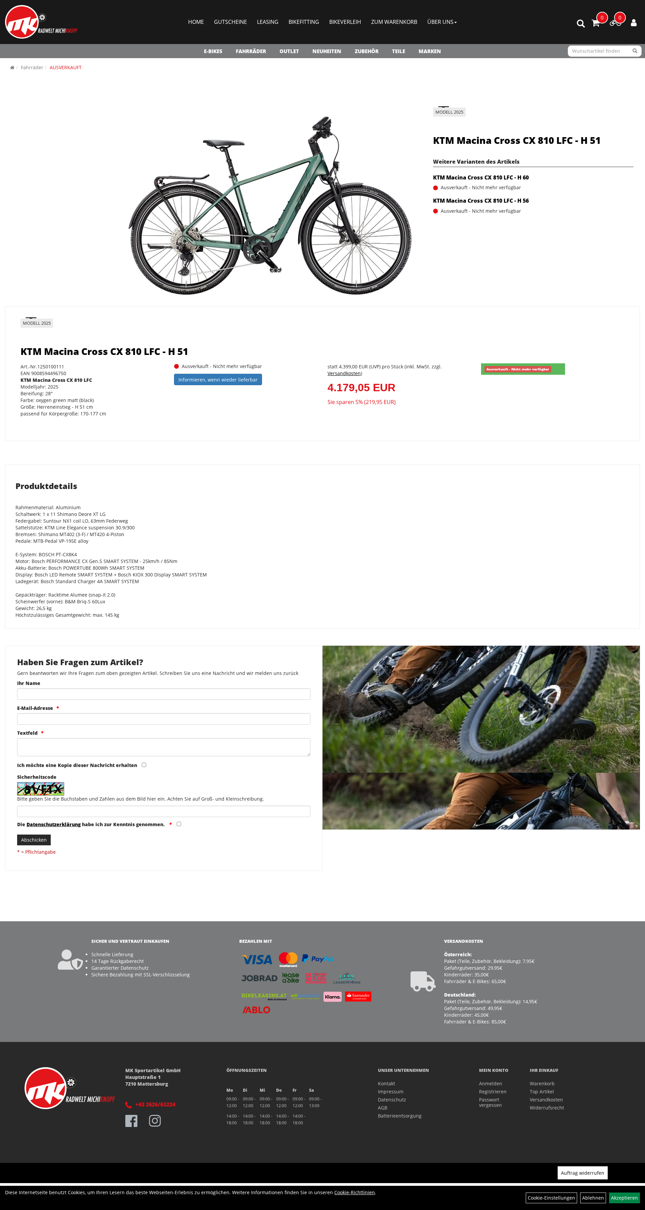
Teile (398, 51)
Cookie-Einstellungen (551, 1198)
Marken (430, 51)
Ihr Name (28, 683)
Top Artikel (542, 1091)
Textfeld (27, 733)
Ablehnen (593, 1198)
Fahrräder (251, 51)
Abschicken (34, 840)
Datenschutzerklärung (54, 824)
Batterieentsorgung (400, 1116)
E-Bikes (213, 51)
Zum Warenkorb (394, 22)
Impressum (390, 1091)
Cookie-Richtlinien (354, 1192)
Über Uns (440, 22)
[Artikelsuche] (581, 24)
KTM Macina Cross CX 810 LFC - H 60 (481, 177)
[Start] (12, 67)
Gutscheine (230, 22)
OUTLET (289, 51)
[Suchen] (635, 51)
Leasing (267, 22)
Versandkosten (344, 373)
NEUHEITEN (326, 51)
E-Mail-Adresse (35, 708)
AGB (382, 1107)
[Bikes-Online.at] (41, 22)
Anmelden (490, 1083)
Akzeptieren (624, 1198)
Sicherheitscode (36, 777)
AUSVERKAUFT (66, 67)
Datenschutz (392, 1099)
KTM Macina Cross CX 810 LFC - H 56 (481, 200)
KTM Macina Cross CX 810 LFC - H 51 (517, 140)
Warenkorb (542, 1083)
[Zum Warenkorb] (596, 24)
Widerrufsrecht (547, 1107)
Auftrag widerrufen (582, 1173)
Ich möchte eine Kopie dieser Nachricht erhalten (77, 765)
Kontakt (386, 1083)
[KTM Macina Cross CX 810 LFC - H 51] (270, 205)
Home (196, 22)
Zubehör (367, 51)
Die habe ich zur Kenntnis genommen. (91, 824)
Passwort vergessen (490, 1102)
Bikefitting (304, 22)
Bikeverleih (345, 22)
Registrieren (493, 1091)
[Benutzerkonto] (634, 22)
